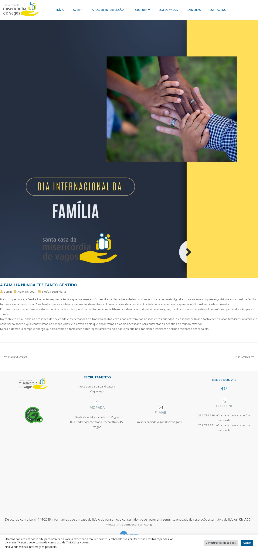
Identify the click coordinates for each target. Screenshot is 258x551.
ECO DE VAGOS (168, 10)
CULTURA (141, 10)
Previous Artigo (17, 356)
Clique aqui (97, 391)
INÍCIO (60, 10)
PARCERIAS (194, 10)
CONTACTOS (217, 10)
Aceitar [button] (247, 542)
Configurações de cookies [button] (221, 542)
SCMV (77, 10)
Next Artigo (242, 356)
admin (8, 291)
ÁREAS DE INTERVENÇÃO (108, 10)
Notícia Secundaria (54, 291)
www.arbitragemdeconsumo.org (129, 524)
